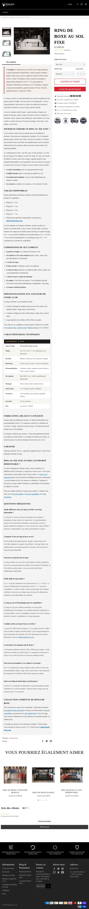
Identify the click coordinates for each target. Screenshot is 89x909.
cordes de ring (11, 328)
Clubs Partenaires (8, 868)
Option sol (58, 69)
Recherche (5, 872)
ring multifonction (31, 713)
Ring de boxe (14, 738)
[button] (62, 50)
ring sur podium (17, 494)
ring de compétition (32, 494)
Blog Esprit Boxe (25, 872)
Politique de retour (8, 875)
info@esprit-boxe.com (26, 637)
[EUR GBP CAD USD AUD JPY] (71, 4)
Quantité (79, 69)
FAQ (4, 894)
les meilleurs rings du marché (14, 710)
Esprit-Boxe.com (12, 905)
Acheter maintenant (70, 89)
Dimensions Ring (60, 59)
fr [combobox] (26, 808)
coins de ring (21, 328)
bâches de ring (33, 328)
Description (11, 62)
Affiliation (5, 890)
